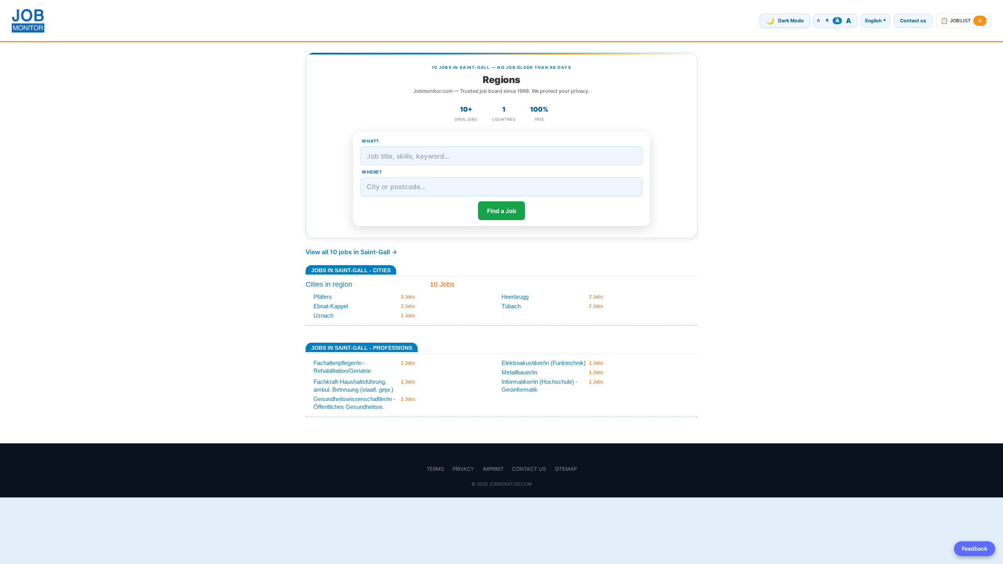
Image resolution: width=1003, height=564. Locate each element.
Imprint (493, 469)
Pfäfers (322, 296)
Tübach (511, 306)
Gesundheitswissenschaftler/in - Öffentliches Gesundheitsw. (354, 403)
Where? (372, 172)
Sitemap (566, 469)
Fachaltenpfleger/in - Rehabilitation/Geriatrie (342, 367)
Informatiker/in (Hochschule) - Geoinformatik (540, 385)
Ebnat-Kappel (330, 306)
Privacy (463, 469)
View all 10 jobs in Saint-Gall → (351, 252)
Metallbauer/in (519, 372)
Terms (435, 469)
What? (370, 141)
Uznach (323, 315)
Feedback (974, 548)
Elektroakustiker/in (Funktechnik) (544, 363)
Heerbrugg (515, 296)
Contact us (913, 21)
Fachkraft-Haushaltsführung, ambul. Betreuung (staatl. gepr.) (353, 385)
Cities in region (329, 284)
